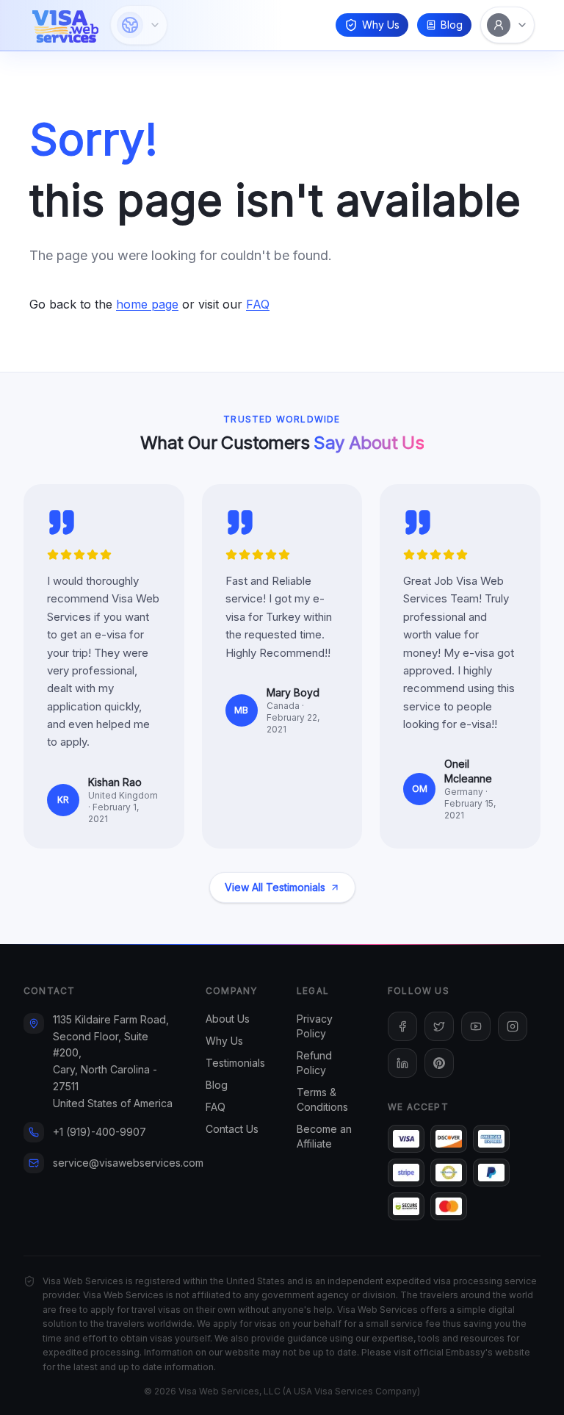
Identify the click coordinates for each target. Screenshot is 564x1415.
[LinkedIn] (402, 1063)
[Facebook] (402, 1026)
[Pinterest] (439, 1063)
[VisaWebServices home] (65, 25)
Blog (452, 24)
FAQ (258, 304)
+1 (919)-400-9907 (99, 1132)
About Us (228, 1018)
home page (147, 304)
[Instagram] (512, 1026)
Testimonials (235, 1062)
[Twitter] (439, 1026)
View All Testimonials (275, 887)
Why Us (381, 24)
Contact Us (232, 1129)
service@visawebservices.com (128, 1162)
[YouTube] (476, 1026)
